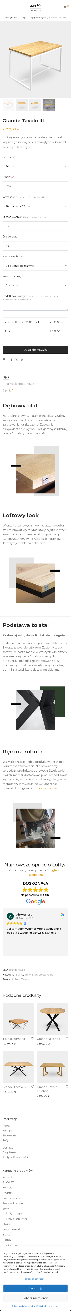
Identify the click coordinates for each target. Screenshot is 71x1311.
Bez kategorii (11, 1245)
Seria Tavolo (22, 979)
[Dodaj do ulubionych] (5, 359)
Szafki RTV (9, 1182)
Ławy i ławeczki (12, 1229)
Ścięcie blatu (11, 236)
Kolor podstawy (13, 276)
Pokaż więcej (9, 1043)
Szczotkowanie (25, 216)
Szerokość (10, 157)
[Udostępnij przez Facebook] (11, 360)
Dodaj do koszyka (35, 349)
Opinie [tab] (8, 390)
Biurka (19, 974)
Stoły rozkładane (13, 1203)
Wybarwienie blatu (15, 256)
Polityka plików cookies (23, 1306)
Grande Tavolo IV (14, 1087)
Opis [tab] (6, 377)
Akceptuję (35, 1288)
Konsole (7, 1187)
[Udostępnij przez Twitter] (16, 360)
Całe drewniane (12, 1198)
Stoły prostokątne (37, 17)
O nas (6, 1125)
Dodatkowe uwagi (30, 298)
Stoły (23, 17)
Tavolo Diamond (14, 1039)
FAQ (5, 1140)
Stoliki (6, 1224)
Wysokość (25, 197)
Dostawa (8, 1147)
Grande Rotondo (48, 1039)
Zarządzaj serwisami (34, 1278)
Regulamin (9, 1152)
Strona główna (10, 17)
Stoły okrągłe (14, 1213)
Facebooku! (35, 874)
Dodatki (7, 1193)
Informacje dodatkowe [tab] (18, 383)
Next (67, 60)
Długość (8, 177)
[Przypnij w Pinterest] (22, 360)
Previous (3, 60)
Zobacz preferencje (36, 1298)
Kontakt (7, 1130)
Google (52, 870)
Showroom (9, 1135)
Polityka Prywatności (47, 1306)
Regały (7, 1239)
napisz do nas (48, 788)
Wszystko (8, 1177)
